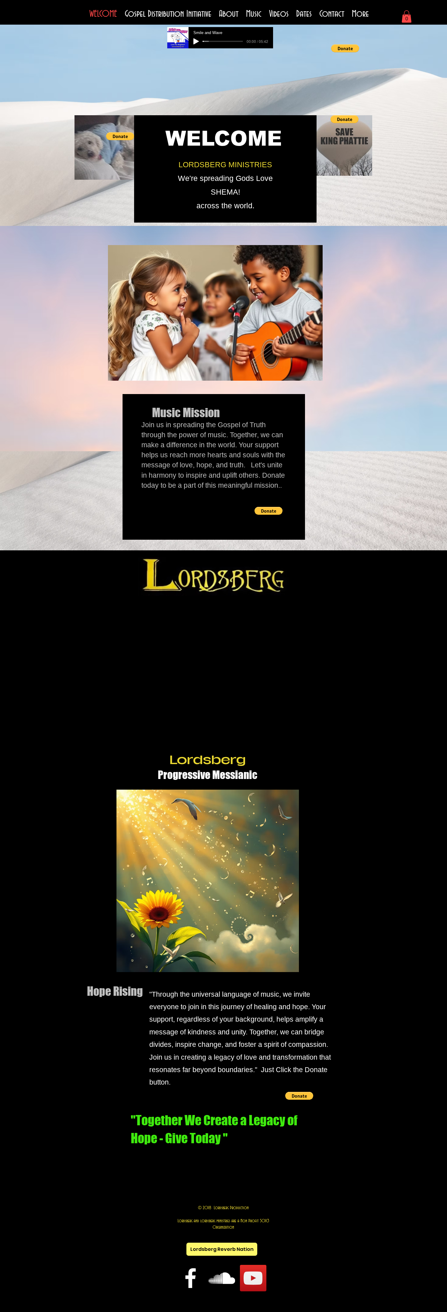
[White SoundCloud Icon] (222, 1278)
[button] (406, 16)
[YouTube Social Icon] (253, 1278)
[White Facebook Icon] (190, 1278)
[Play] (196, 41)
